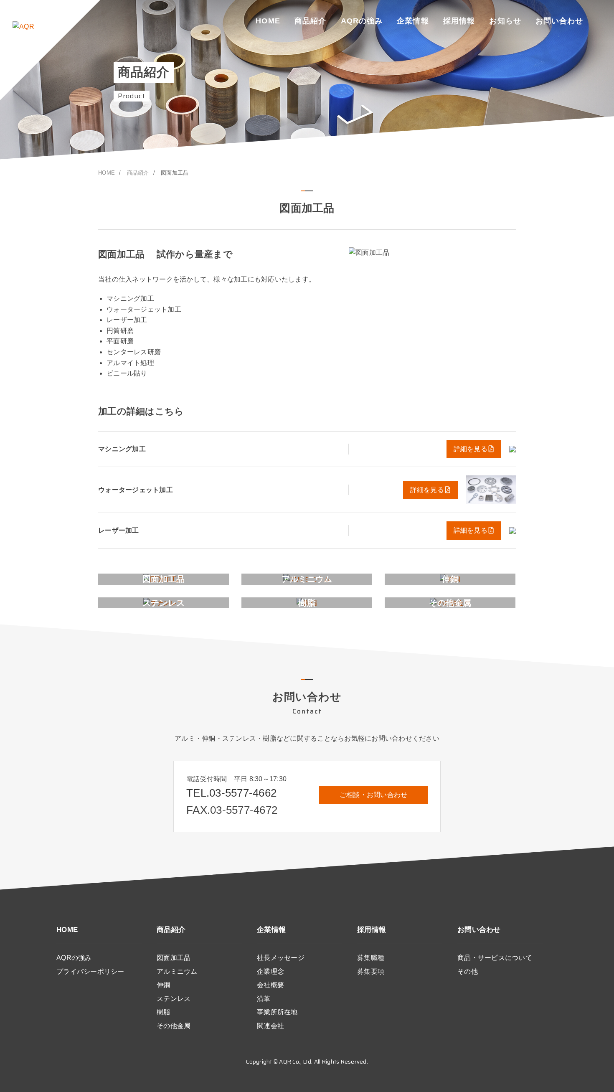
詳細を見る (470, 448)
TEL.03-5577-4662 (231, 793)
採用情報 (459, 21)
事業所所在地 (277, 1012)
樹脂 (163, 1012)
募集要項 (370, 971)
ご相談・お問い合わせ (374, 794)
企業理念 (270, 971)
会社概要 (270, 984)
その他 (467, 971)
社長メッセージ (280, 957)
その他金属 (173, 1025)
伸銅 (163, 984)
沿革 (264, 998)
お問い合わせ (559, 21)
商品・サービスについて (494, 957)
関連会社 (270, 1025)
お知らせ (505, 21)
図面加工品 (173, 957)
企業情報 (413, 21)
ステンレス (173, 998)
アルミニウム (177, 971)
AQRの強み (362, 21)
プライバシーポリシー (90, 971)
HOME (268, 21)
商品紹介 (310, 21)
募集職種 (370, 957)
